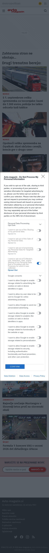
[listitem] (24, 224)
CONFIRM (15, 367)
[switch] (39, 230)
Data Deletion (9, 376)
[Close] (43, 177)
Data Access (24, 376)
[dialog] (24, 276)
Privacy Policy (39, 376)
